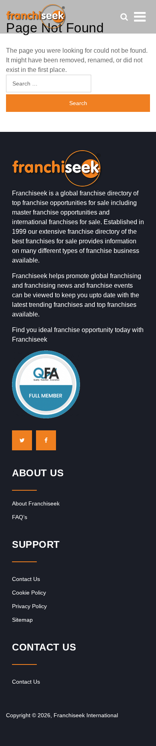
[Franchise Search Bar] (124, 17)
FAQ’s (19, 517)
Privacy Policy (29, 606)
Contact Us (26, 579)
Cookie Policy (29, 592)
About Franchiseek (36, 503)
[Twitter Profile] (22, 440)
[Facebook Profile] (46, 440)
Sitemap (22, 620)
